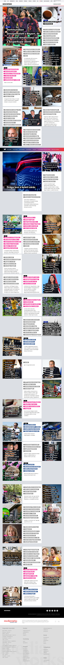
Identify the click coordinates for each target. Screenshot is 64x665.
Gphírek (34, 1)
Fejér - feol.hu (5, 639)
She (37, 1)
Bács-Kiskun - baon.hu (6, 630)
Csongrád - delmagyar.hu (7, 636)
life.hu (45, 641)
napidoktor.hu (25, 656)
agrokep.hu (25, 642)
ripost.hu (45, 638)
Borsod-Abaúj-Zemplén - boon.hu (9, 635)
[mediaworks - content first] (10, 621)
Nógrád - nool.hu (5, 648)
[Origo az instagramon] (52, 610)
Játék (51, 1)
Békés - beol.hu (5, 633)
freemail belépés (57, 4)
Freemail (25, 1)
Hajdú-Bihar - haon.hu (6, 642)
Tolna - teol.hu (5, 652)
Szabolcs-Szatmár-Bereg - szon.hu (9, 651)
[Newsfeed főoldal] (7, 610)
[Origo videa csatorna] (55, 610)
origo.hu (24, 635)
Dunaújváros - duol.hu (6, 638)
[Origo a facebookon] (47, 610)
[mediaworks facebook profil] (55, 621)
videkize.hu (46, 629)
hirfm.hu (45, 661)
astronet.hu (25, 648)
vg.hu (24, 641)
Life (8, 1)
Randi (41, 1)
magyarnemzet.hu (26, 630)
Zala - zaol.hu (5, 657)
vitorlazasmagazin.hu (48, 628)
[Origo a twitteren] (50, 610)
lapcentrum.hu (46, 654)
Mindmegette (12, 1)
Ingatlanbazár (46, 1)
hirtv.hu (24, 633)
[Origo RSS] (57, 610)
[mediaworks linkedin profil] (58, 621)
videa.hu (45, 652)
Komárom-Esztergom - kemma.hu (9, 646)
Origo (5, 1)
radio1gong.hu (46, 660)
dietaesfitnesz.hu (26, 660)
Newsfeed (21, 1)
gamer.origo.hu (26, 653)
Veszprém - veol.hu (6, 655)
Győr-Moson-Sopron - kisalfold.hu (9, 641)
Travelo (30, 1)
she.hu (45, 643)
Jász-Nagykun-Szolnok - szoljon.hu (9, 645)
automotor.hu (25, 650)
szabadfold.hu (26, 632)
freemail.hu (46, 649)
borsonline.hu (46, 637)
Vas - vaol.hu (5, 654)
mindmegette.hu (26, 657)
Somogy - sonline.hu (6, 649)
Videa (17, 1)
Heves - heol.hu (5, 643)
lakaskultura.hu (26, 651)
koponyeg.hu (46, 651)
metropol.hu (46, 640)
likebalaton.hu (25, 654)
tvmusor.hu (46, 631)
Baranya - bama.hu (6, 632)
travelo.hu (25, 659)
